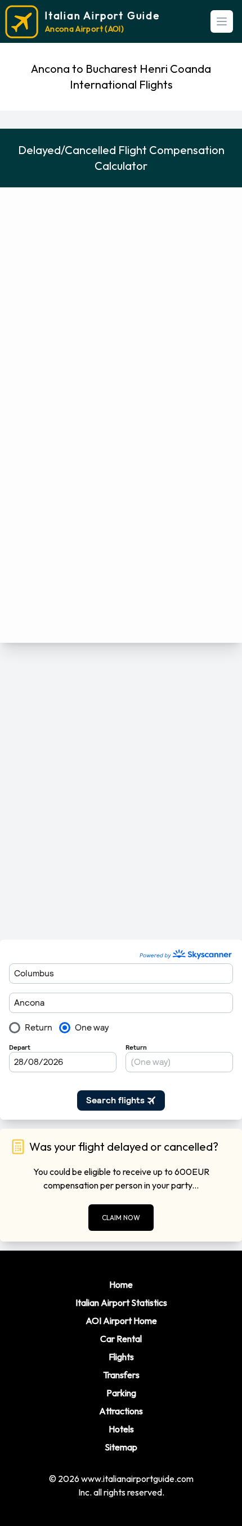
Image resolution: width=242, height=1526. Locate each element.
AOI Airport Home (121, 1320)
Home (121, 1284)
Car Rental (121, 1338)
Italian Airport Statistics (121, 1302)
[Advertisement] (121, 791)
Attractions (121, 1411)
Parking (121, 1392)
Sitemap (121, 1447)
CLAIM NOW (121, 1217)
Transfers (121, 1374)
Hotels (121, 1429)
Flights (121, 1356)
